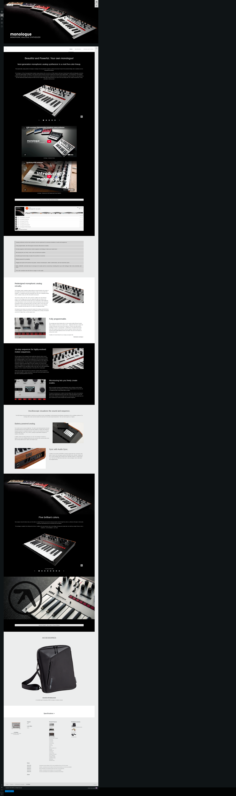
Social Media (2, 790)
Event (97, 72)
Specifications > (49, 713)
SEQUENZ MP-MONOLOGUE (49, 697)
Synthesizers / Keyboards (19, 784)
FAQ (97, 66)
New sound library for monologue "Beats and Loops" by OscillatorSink (51, 768)
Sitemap (95, 784)
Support (2, 26)
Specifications (78, 49)
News (2, 785)
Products (2, 15)
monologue (28, 784)
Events (2, 23)
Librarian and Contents (88, 49)
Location (2, 787)
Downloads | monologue (78, 336)
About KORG (2, 794)
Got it (9, 791)
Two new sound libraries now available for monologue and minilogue (51, 771)
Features (2, 19)
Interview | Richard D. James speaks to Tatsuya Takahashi (49, 625)
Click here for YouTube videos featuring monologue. (49, 199)
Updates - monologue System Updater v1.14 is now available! (50, 770)
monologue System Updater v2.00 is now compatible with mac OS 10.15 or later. (53, 765)
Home (2, 12)
